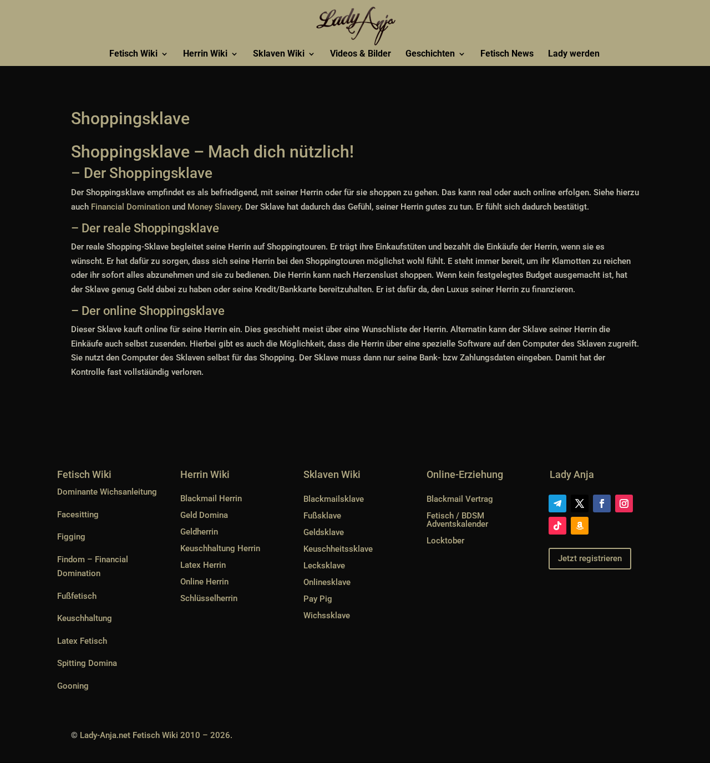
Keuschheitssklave (338, 549)
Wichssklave (326, 615)
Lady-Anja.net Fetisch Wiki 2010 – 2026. (156, 735)
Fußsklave (322, 516)
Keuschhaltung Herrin (220, 548)
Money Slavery (214, 207)
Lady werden (574, 54)
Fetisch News (507, 54)
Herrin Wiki (205, 54)
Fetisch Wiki (133, 54)
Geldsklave (323, 532)
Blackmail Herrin (211, 498)
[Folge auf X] (580, 503)
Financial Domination (131, 207)
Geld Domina (204, 515)
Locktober (445, 541)
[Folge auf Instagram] (624, 503)
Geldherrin (199, 532)
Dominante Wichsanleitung (107, 492)
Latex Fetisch (82, 641)
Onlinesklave (327, 582)
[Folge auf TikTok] (557, 526)
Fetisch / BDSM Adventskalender (457, 520)
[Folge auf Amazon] (580, 526)
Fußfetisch (77, 596)
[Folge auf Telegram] (557, 503)
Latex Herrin (203, 565)
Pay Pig (317, 599)
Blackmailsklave (333, 499)
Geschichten (430, 54)
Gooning (73, 686)
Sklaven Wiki (279, 54)
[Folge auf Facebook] (602, 503)
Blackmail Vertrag (460, 499)
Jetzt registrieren (590, 558)
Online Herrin (204, 582)
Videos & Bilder (360, 54)
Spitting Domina (87, 663)
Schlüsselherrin (208, 598)
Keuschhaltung (84, 618)
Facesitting (78, 515)
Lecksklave (324, 566)
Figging (71, 537)
